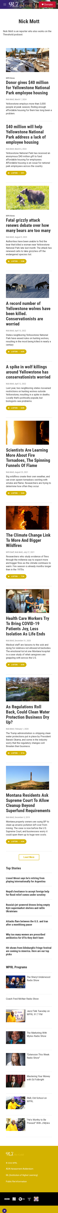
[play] (4, 1210)
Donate (48, 4)
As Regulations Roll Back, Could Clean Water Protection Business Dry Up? (28, 714)
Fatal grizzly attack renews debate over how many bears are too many (28, 225)
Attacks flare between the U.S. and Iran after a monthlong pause (27, 923)
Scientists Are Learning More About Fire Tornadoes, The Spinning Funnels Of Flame (28, 457)
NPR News (10, 78)
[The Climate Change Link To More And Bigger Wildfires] (27, 518)
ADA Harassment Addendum (19, 1169)
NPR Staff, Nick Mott (14, 552)
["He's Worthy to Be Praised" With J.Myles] (15, 1124)
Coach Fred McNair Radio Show (22, 998)
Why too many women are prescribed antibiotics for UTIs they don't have (25, 936)
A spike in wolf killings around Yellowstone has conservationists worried (28, 372)
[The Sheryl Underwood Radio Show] (15, 982)
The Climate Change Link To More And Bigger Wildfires (28, 540)
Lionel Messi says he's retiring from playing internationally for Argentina (25, 880)
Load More (29, 857)
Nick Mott (10, 99)
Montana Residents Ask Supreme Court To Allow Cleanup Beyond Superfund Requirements (28, 803)
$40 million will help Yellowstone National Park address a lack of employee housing (26, 134)
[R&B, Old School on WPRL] (15, 1102)
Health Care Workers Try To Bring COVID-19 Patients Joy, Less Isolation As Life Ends (27, 626)
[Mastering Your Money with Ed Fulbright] (15, 1081)
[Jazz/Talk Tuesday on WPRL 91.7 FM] (15, 1016)
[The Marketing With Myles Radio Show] (15, 1037)
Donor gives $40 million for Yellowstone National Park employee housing (28, 87)
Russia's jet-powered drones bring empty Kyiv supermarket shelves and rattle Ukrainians (28, 908)
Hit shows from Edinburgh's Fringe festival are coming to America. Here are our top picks (28, 951)
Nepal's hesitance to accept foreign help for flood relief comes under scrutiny (27, 893)
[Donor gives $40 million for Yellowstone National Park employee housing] (27, 60)
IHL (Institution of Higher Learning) (22, 1175)
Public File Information (16, 1181)
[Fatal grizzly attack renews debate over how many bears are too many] (27, 198)
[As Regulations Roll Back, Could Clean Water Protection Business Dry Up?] (27, 689)
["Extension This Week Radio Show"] (15, 1059)
